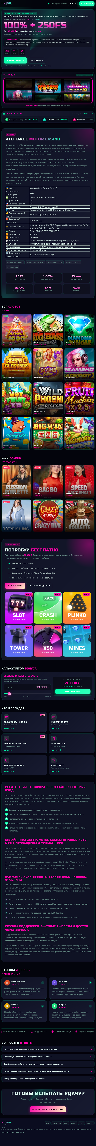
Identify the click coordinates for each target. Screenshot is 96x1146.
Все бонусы (37, 60)
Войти (73, 3)
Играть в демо (15, 585)
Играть (39, 1138)
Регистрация (87, 3)
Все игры (6, 310)
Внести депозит (72, 691)
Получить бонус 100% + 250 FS (48, 1109)
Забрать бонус (14, 60)
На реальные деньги (39, 585)
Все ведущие (8, 462)
